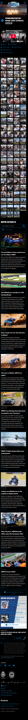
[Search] (24, 2)
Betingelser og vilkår (6, 690)
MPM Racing (6, 47)
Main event (13, 44)
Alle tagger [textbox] (8, 230)
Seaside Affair (7, 50)
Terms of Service (8, 657)
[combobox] (13, 230)
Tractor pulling (8, 52)
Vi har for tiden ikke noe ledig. (9, 693)
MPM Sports (17, 47)
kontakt (3, 688)
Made (4, 44)
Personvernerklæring (6, 695)
